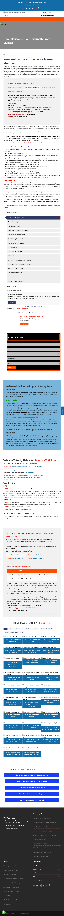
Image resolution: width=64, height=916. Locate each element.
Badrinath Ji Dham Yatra (15, 273)
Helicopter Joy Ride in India (16, 243)
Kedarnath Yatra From (47, 629)
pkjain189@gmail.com (11, 828)
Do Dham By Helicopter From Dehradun (44, 835)
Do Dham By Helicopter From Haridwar (19, 264)
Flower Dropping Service (15, 222)
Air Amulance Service (14, 226)
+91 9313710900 (10, 825)
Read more (24, 324)
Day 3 (15, 558)
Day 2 (36, 554)
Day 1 (16, 554)
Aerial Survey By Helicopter (16, 239)
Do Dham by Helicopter (48, 87)
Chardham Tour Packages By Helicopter (44, 822)
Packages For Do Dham (32, 87)
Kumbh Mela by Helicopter (16, 281)
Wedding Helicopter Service (16, 218)
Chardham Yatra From (16, 629)
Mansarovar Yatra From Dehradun (43, 852)
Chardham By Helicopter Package (42, 818)
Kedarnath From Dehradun (41, 844)
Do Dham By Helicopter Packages (42, 831)
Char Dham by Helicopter (15, 91)
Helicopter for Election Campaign (18, 230)
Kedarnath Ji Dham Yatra (15, 268)
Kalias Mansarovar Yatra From (14, 632)
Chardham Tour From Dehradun (42, 827)
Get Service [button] (11, 302)
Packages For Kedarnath (15, 87)
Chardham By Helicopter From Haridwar (20, 260)
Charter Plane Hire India (15, 251)
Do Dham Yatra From (32, 629)
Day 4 (36, 558)
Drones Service (12, 247)
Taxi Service (11, 256)
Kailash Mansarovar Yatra (15, 277)
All (5, 629)
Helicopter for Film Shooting (16, 235)
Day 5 (15, 562)
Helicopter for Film (14, 294)
